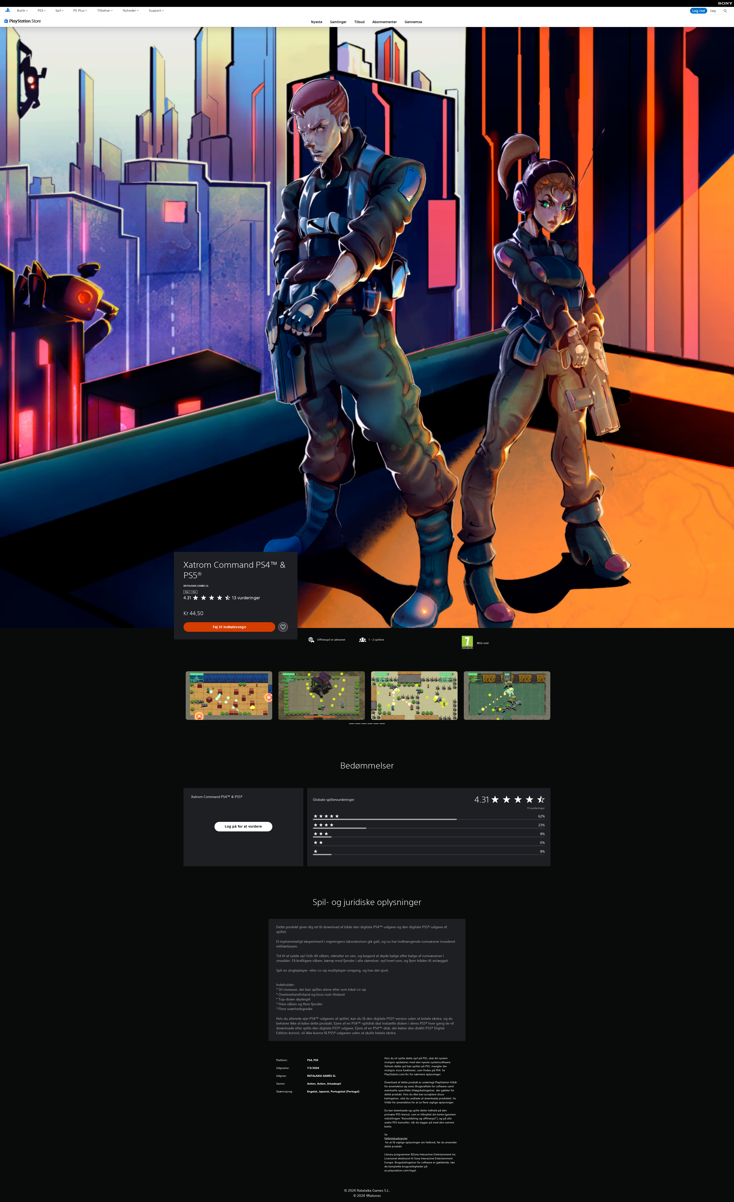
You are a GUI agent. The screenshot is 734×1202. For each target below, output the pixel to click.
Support (155, 10)
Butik (21, 10)
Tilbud (359, 22)
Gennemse (413, 22)
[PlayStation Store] (24, 21)
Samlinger (338, 22)
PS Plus (79, 10)
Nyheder (129, 10)
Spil (58, 10)
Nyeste (316, 22)
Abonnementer (384, 22)
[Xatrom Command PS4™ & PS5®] (229, 695)
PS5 (40, 10)
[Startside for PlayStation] (7, 11)
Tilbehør (103, 10)
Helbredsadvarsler (396, 1138)
